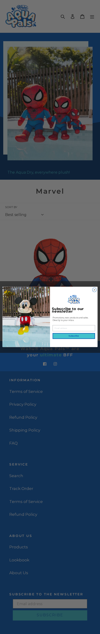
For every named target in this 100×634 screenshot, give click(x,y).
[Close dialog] (94, 290)
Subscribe (74, 336)
